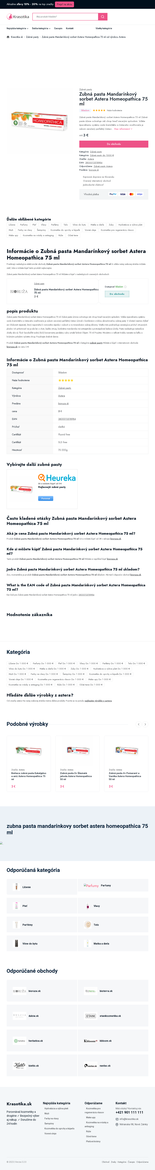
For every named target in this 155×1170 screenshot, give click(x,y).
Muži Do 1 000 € (17, 674)
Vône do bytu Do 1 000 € (22, 668)
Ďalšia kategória (40, 28)
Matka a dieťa (97, 224)
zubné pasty (96, 342)
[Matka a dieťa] (87, 943)
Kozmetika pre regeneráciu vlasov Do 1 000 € (61, 679)
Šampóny (41, 230)
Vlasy (43, 224)
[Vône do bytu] (16, 943)
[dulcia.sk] (19, 1015)
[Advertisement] (77, 62)
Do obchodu (114, 144)
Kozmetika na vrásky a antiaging (38, 235)
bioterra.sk (106, 991)
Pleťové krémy (93, 1141)
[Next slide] (145, 724)
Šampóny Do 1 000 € (73, 674)
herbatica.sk (36, 1040)
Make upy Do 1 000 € (99, 679)
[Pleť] (16, 905)
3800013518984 (93, 162)
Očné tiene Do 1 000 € (90, 684)
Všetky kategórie (104, 28)
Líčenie (12, 224)
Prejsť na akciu (64, 4)
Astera (91, 159)
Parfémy (55, 224)
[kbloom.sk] (90, 1040)
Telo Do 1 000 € (136, 663)
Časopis (58, 28)
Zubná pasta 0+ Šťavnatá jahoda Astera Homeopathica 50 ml (76, 776)
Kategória (122, 1161)
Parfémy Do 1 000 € (113, 663)
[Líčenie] (16, 886)
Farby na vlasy (25, 230)
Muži (11, 230)
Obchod (105, 1161)
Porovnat (45, 498)
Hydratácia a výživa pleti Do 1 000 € (111, 668)
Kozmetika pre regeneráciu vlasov (117, 230)
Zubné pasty (85, 89)
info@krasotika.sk (129, 1119)
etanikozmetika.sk (110, 1016)
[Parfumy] (91, 885)
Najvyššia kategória (16, 28)
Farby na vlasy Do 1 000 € (44, 674)
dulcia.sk (34, 1016)
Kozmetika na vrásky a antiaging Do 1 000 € (30, 684)
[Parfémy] (16, 924)
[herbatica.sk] (19, 1040)
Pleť (34, 224)
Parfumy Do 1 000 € (43, 663)
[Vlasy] (87, 905)
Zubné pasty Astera (103, 166)
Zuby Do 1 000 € (79, 668)
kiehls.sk (34, 1065)
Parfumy (24, 224)
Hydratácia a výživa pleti (130, 224)
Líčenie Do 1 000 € (18, 663)
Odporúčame (142, 1161)
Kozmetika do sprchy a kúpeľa (65, 230)
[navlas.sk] (90, 1065)
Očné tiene (73, 235)
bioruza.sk (94, 170)
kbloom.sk (106, 1040)
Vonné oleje (90, 230)
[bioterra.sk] (90, 990)
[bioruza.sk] (19, 990)
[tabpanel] (40, 121)
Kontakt (69, 28)
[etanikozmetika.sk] (90, 1015)
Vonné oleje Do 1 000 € (21, 679)
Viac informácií (122, 129)
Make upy (13, 235)
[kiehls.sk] (19, 1065)
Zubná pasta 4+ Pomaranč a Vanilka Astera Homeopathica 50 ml (125, 776)
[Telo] (87, 924)
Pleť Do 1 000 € (66, 663)
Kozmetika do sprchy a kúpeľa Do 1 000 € (110, 674)
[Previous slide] (139, 724)
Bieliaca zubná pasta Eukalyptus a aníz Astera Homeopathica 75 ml (28, 776)
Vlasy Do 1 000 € (89, 663)
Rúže (61, 235)
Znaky (113, 1161)
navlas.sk (105, 1065)
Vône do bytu (79, 224)
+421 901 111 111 (129, 1112)
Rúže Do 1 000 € (66, 684)
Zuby (111, 224)
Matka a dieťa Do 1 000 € (53, 668)
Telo (66, 224)
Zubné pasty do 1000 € (102, 155)
